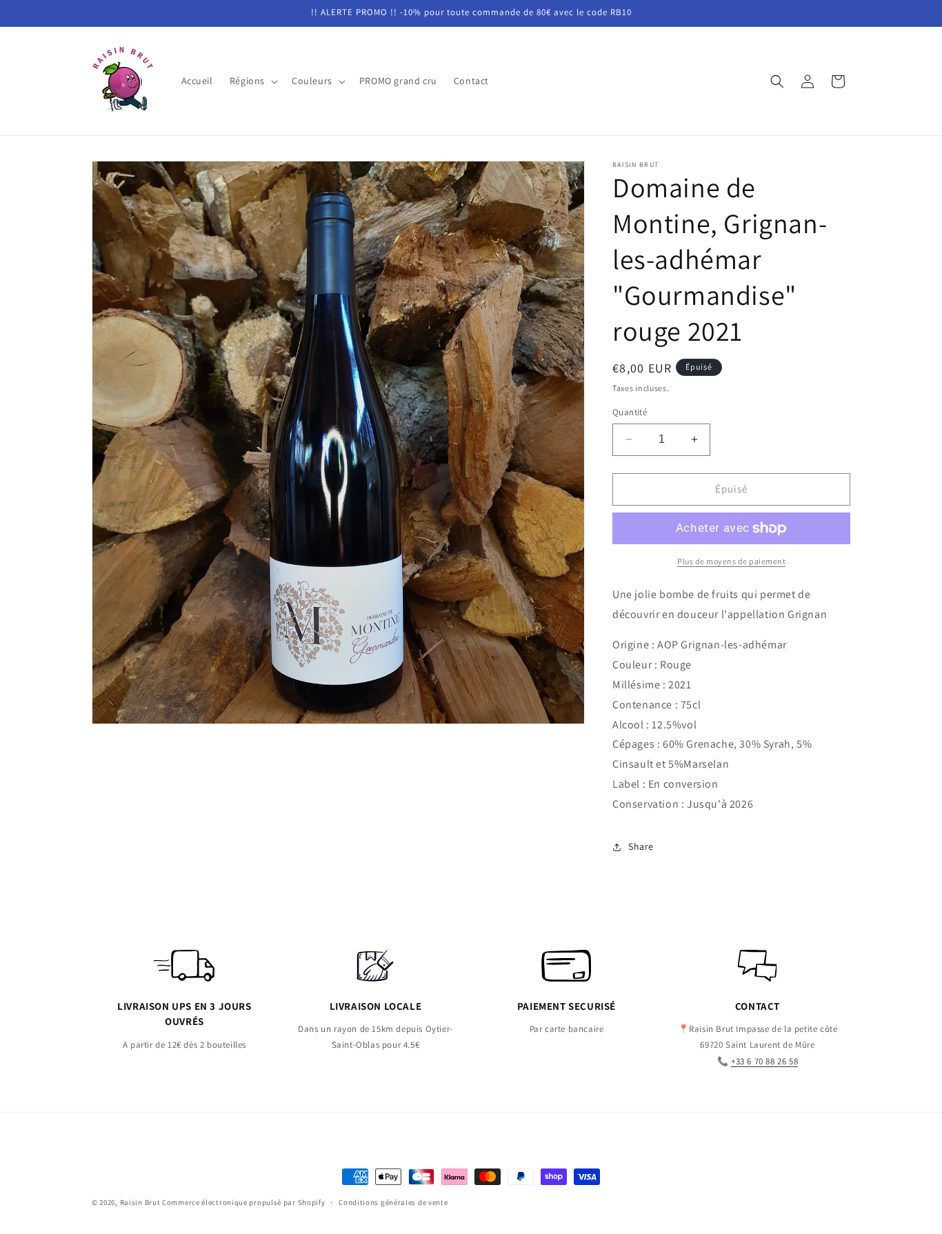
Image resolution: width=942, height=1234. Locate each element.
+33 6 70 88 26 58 (764, 1061)
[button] (252, 80)
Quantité (629, 412)
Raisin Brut (140, 1202)
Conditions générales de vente (393, 1201)
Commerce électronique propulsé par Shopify (243, 1202)
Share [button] (641, 846)
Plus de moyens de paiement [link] (731, 561)
